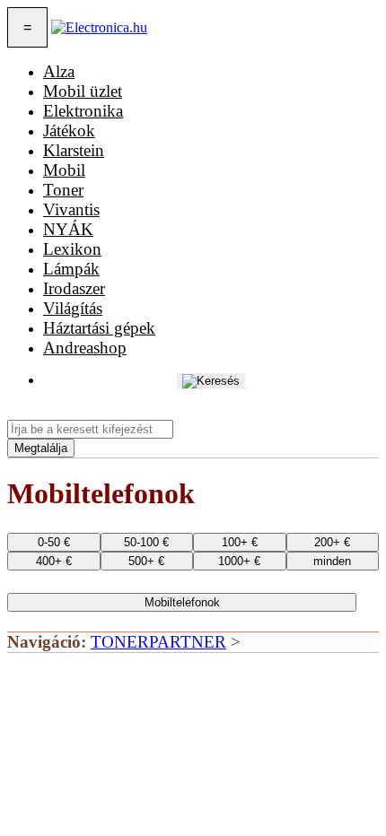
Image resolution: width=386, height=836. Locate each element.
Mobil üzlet (82, 91)
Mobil (64, 170)
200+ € (332, 542)
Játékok (69, 130)
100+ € (240, 542)
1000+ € (239, 561)
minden (332, 561)
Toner (63, 189)
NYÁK (68, 229)
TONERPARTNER (158, 641)
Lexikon (72, 248)
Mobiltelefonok (182, 602)
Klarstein (73, 150)
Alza (59, 71)
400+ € (54, 561)
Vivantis (71, 209)
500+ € (146, 561)
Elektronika (83, 110)
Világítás (72, 308)
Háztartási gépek (99, 327)
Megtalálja (40, 448)
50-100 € (146, 542)
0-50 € (54, 542)
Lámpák (71, 268)
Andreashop (85, 347)
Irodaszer (74, 288)
